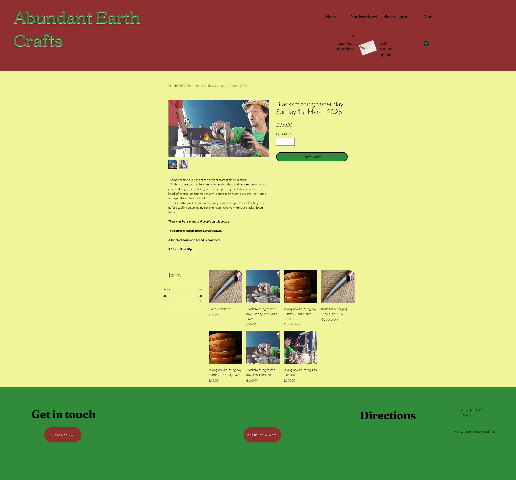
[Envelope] (367, 46)
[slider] (164, 296)
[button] (426, 42)
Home (172, 86)
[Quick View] (225, 286)
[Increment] (291, 141)
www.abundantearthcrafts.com (476, 431)
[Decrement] (279, 141)
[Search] (352, 35)
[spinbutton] (285, 141)
